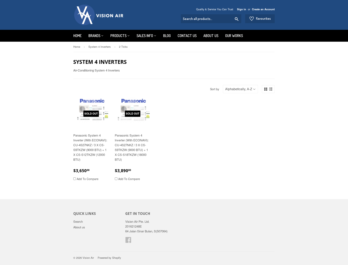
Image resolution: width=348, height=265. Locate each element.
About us (210, 35)
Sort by (214, 89)
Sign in (241, 9)
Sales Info (145, 35)
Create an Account (263, 9)
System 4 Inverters (99, 47)
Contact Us (187, 35)
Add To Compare (87, 179)
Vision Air (88, 258)
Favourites (260, 18)
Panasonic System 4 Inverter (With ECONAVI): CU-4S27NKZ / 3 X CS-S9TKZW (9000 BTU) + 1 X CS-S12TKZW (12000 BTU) (90, 147)
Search (78, 221)
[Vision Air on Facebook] (128, 241)
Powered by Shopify (109, 258)
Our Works (234, 35)
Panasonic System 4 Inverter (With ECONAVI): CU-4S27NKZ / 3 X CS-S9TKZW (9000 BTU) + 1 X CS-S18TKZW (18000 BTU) (132, 147)
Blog (167, 35)
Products (118, 35)
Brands (94, 35)
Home (77, 35)
